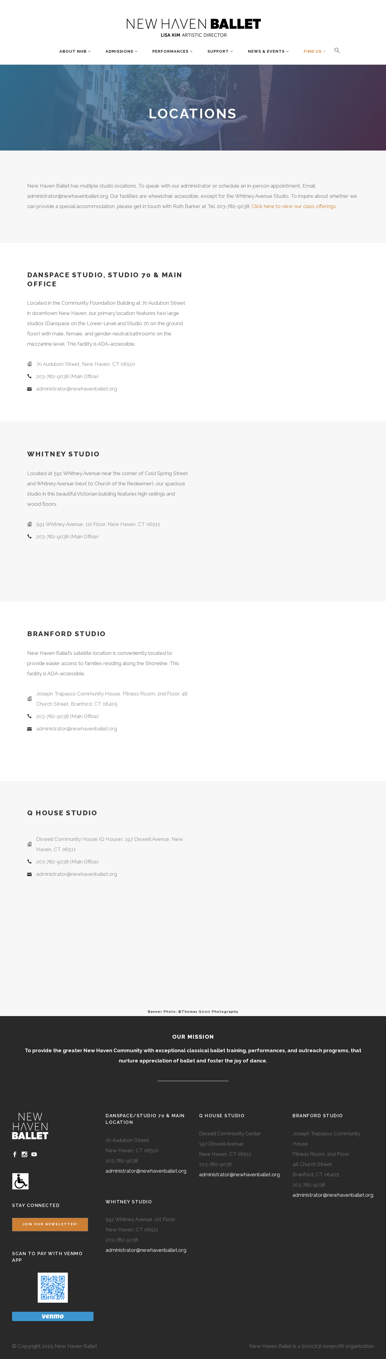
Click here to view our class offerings (294, 206)
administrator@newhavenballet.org (146, 1171)
